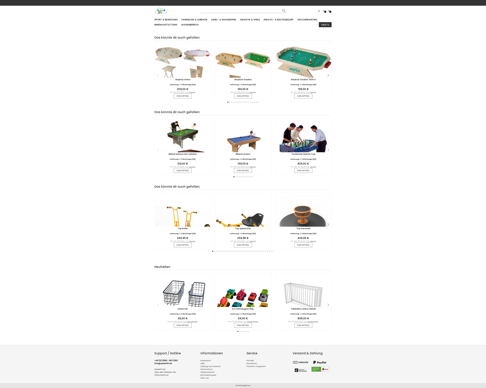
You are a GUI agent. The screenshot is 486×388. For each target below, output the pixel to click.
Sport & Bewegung (166, 19)
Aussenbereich (190, 24)
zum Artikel (182, 96)
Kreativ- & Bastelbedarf (278, 19)
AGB (202, 363)
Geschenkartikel (307, 19)
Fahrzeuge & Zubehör (194, 19)
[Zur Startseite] (161, 15)
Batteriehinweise (208, 375)
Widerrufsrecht (207, 372)
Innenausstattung (165, 24)
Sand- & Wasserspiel (223, 19)
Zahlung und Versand (210, 366)
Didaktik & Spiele (250, 19)
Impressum (205, 360)
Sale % (325, 24)
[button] (227, 102)
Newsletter (252, 363)
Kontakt (250, 360)
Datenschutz (206, 369)
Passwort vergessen (256, 366)
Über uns (204, 378)
